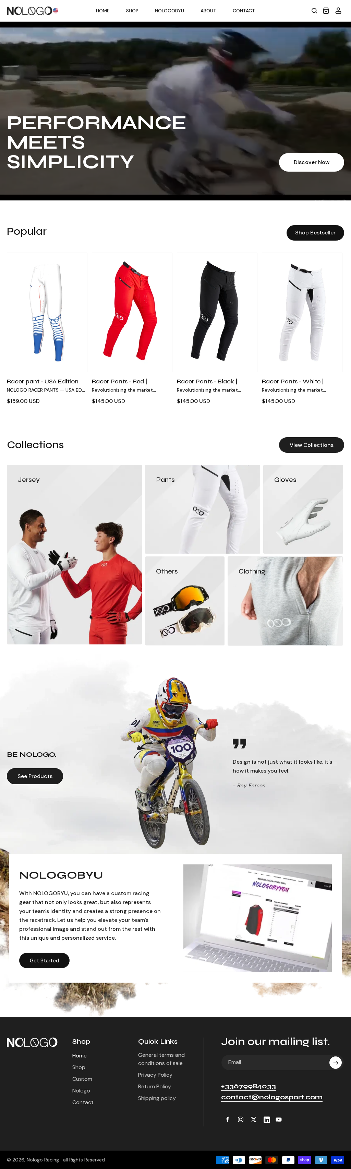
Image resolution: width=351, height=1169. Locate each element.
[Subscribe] (335, 1062)
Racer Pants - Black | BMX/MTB (207, 385)
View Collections (312, 445)
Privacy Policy (155, 1074)
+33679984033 (248, 1086)
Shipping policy (157, 1098)
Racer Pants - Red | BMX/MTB (119, 385)
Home (79, 1055)
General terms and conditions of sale (161, 1059)
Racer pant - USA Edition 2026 (42, 385)
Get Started (44, 960)
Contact (83, 1102)
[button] (314, 11)
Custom (82, 1079)
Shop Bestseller (315, 232)
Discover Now (311, 162)
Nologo (81, 1090)
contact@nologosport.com (272, 1097)
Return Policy (154, 1086)
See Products (34, 776)
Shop (78, 1067)
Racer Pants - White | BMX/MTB (293, 385)
